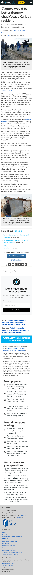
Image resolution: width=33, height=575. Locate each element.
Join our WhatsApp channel (10, 554)
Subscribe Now (16, 310)
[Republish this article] (26, 265)
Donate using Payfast (16, 256)
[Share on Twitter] (13, 265)
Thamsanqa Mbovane (19, 30)
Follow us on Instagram (8, 550)
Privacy (4, 534)
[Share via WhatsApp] (16, 265)
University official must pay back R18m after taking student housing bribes (16, 387)
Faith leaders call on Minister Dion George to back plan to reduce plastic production (15, 330)
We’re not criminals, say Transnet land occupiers (15, 437)
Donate (21, 2)
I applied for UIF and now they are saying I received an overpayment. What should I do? (16, 487)
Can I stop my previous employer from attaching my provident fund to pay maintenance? (16, 500)
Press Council (23, 515)
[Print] (23, 265)
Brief (2, 33)
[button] (31, 2)
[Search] (27, 2)
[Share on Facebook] (10, 265)
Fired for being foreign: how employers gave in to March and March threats (17, 453)
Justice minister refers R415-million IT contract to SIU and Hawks (17, 408)
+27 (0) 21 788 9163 (8, 565)
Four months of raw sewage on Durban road (17, 442)
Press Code (19, 517)
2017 (3, 90)
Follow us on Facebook (8, 545)
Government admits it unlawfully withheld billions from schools (16, 431)
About (4, 532)
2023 (10, 90)
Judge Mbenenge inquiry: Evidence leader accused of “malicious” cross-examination (14, 323)
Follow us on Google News (9, 541)
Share (4, 35)
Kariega (7, 33)
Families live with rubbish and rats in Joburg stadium (17, 415)
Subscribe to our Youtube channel (12, 552)
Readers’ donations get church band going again (18, 447)
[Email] (19, 265)
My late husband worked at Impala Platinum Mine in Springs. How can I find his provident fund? (16, 471)
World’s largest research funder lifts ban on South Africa (16, 401)
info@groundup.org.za (8, 563)
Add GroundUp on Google (16, 35)
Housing (17, 231)
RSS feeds (5, 539)
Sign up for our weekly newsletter (12, 536)
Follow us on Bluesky (8, 548)
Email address (7, 301)
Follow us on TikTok (7, 543)
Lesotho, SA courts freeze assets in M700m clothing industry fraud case (16, 394)
